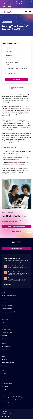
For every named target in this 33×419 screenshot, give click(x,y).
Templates (4, 335)
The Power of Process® (7, 403)
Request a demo (16, 248)
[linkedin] (5, 416)
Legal (10, 413)
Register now (6, 6)
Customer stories (6, 326)
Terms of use (11, 411)
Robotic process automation (9, 311)
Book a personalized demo (16, 226)
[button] (26, 11)
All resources (5, 338)
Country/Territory (12, 62)
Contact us (16, 231)
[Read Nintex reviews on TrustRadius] (16, 88)
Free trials (4, 366)
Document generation (7, 305)
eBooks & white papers (7, 332)
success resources (13, 162)
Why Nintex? (8, 284)
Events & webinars (6, 329)
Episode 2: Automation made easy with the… (13, 400)
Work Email (9, 55)
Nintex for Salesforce (13, 277)
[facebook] (9, 416)
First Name (9, 47)
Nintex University (6, 389)
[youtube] (2, 416)
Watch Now (16, 79)
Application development (8, 299)
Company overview (6, 346)
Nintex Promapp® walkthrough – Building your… (13, 397)
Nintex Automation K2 (14, 271)
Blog (3, 322)
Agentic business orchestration (9, 295)
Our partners (5, 386)
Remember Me (11, 73)
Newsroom (4, 353)
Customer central (6, 376)
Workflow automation (7, 315)
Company (9, 58)
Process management (7, 308)
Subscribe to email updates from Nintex (17, 69)
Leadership (4, 349)
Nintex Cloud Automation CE (15, 265)
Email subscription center (8, 362)
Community (5, 380)
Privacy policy (5, 413)
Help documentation (7, 383)
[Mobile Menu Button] (30, 11)
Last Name (9, 51)
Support (4, 373)
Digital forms (5, 302)
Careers (4, 356)
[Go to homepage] (6, 11)
